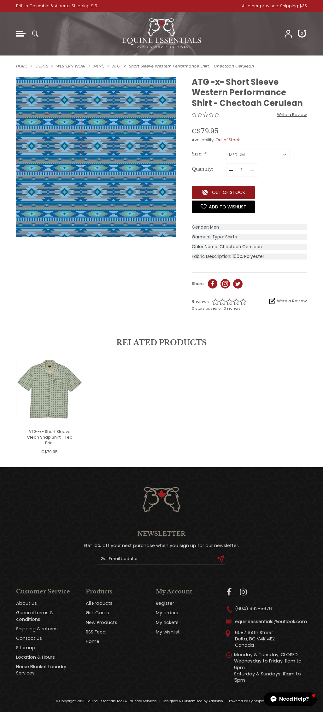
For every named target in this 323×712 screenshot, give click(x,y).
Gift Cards (97, 613)
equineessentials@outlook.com (271, 621)
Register (165, 603)
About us (26, 603)
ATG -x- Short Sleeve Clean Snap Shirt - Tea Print (50, 437)
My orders (167, 613)
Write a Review (292, 114)
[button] (290, 699)
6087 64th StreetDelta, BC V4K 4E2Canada (255, 638)
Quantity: (202, 169)
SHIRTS (41, 66)
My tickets (167, 622)
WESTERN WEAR (70, 66)
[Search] (35, 33)
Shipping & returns (37, 629)
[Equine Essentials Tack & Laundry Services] (161, 47)
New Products (101, 622)
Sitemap (25, 648)
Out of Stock (228, 192)
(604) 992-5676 (253, 608)
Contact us (29, 638)
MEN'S (98, 66)
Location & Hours (35, 657)
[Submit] (221, 558)
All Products (99, 603)
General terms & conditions (34, 616)
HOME (21, 66)
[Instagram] (243, 592)
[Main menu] (21, 34)
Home (92, 641)
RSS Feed (96, 632)
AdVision (215, 701)
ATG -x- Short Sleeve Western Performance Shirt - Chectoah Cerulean (183, 66)
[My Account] (288, 33)
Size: (199, 154)
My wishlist (168, 632)
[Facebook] (229, 592)
